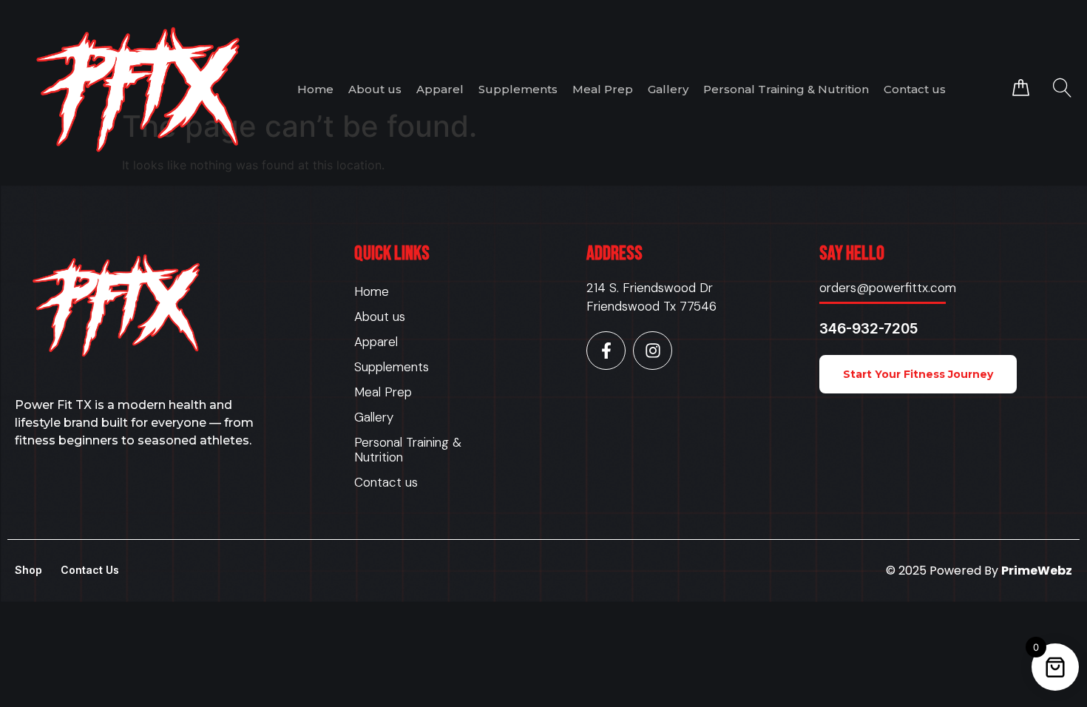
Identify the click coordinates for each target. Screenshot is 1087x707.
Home (315, 89)
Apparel (440, 89)
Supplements (518, 89)
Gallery (668, 89)
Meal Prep (602, 89)
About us (375, 89)
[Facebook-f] (606, 351)
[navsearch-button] (1062, 88)
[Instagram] (652, 351)
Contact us (915, 89)
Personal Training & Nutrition (786, 89)
